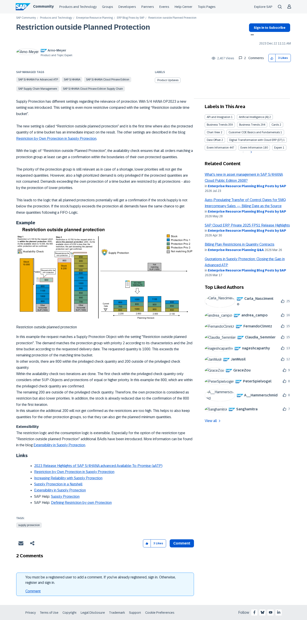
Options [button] (251, 35)
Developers (127, 7)
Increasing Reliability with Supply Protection (68, 478)
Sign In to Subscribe (269, 27)
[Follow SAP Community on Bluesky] (262, 612)
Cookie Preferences (159, 612)
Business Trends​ (249, 124)
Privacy (30, 612)
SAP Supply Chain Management (37, 88)
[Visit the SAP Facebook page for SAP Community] (254, 612)
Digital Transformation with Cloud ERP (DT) (256, 140)
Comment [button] (181, 543)
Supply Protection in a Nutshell (58, 484)
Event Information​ (251, 147)
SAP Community (26, 17)
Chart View (213, 132)
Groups (107, 7)
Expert (278, 147)
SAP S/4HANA (72, 79)
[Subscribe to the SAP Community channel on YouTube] (270, 612)
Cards (275, 124)
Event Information (218, 147)
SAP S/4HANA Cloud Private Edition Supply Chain (93, 88)
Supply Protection (65, 496)
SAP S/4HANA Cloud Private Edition (107, 79)
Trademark (117, 612)
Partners (147, 7)
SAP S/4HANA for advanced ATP (38, 79)
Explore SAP (263, 7)
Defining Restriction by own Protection (81, 502)
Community (43, 6)
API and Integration (218, 117)
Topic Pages (207, 7)
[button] (272, 58)
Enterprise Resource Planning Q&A (236, 250)
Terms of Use (49, 612)
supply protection (29, 525)
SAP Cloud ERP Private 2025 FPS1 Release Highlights (247, 225)
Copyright (69, 612)
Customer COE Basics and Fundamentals (254, 132)
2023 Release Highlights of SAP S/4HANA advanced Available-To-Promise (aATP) (98, 466)
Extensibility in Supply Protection (59, 445)
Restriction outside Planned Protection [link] (172, 17)
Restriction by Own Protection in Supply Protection (56, 138)
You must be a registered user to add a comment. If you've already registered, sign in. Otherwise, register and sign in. (100, 579)
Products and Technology (78, 7)
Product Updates (167, 80)
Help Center (183, 7)
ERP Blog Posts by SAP (130, 17)
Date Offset (214, 140)
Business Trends (217, 124)
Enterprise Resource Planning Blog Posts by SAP (247, 186)
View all (211, 421)
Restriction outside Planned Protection (83, 27)
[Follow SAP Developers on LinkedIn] (278, 612)
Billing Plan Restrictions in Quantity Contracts (239, 244)
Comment (33, 591)
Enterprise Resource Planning (94, 17)
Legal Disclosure (93, 612)
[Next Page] (251, 152)
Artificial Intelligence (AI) (254, 117)
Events (164, 7)
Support (135, 612)
